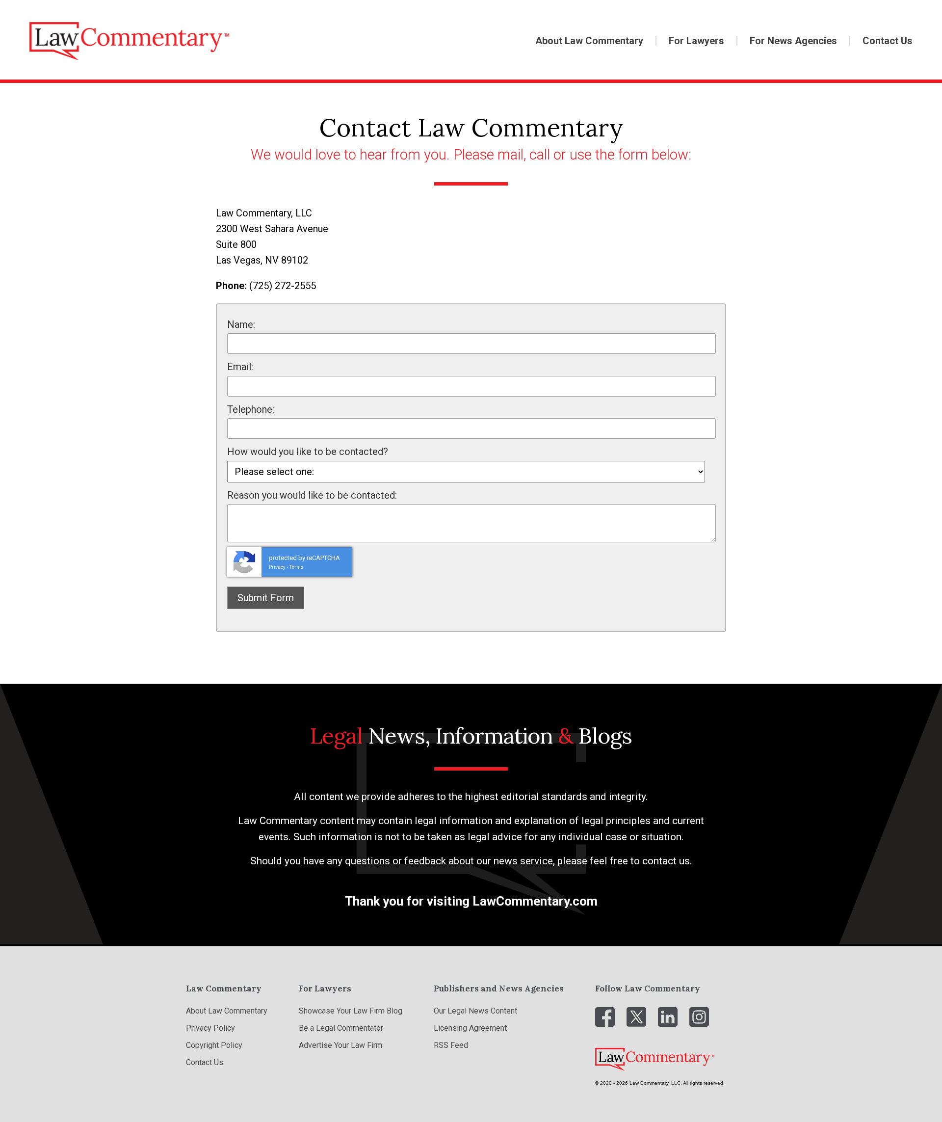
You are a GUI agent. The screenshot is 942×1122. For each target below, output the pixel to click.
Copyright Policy (214, 1045)
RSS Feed (451, 1045)
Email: (240, 367)
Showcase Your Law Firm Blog (350, 1010)
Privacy (277, 567)
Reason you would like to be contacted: (312, 495)
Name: (241, 324)
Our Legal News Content (475, 1010)
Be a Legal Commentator (341, 1028)
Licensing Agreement (470, 1028)
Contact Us (888, 41)
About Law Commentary (589, 41)
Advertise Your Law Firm (340, 1045)
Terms (296, 567)
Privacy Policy (210, 1028)
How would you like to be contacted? (307, 451)
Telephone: (250, 409)
